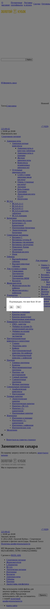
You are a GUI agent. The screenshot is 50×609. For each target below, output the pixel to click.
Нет (18, 307)
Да (11, 307)
